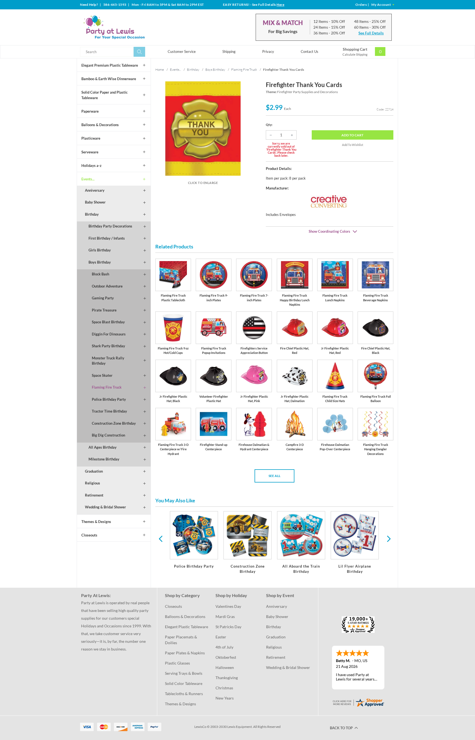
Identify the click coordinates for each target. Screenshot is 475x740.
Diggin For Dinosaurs (109, 334)
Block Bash (100, 274)
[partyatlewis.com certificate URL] (358, 702)
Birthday (92, 214)
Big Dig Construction (108, 435)
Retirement (94, 495)
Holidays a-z (91, 165)
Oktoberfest (226, 657)
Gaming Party (103, 298)
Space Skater (102, 375)
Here (280, 4)
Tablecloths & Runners (184, 693)
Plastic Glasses (177, 663)
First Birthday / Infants (107, 238)
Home (159, 69)
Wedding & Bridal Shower (105, 507)
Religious (92, 483)
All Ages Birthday (103, 447)
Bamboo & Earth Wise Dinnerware (108, 79)
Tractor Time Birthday (109, 411)
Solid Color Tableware (183, 683)
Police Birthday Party (109, 399)
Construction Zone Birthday (114, 423)
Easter (221, 637)
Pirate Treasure (104, 310)
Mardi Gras (225, 616)
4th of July (224, 647)
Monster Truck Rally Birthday (108, 361)
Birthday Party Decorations (110, 226)
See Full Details (371, 33)
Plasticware (90, 138)
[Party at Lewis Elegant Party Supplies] (127, 27)
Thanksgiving (227, 677)
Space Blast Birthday (108, 322)
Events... (88, 179)
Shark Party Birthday (108, 346)
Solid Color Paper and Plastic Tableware (104, 95)
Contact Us (309, 51)
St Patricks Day (228, 626)
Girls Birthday (100, 250)
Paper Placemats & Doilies (181, 640)
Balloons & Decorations (100, 125)
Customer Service (182, 51)
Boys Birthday (100, 262)
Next (388, 538)
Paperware (90, 111)
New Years (225, 698)
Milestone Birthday (104, 459)
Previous (160, 538)
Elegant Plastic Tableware (186, 626)
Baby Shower (95, 202)
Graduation (94, 471)
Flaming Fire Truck (106, 387)
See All (274, 476)
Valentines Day (228, 606)
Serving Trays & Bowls (183, 673)
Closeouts (89, 535)
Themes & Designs (96, 521)
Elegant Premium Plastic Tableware (109, 65)
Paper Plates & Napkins (185, 652)
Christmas (224, 687)
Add (352, 135)
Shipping (229, 51)
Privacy (268, 51)
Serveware (89, 152)
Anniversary (94, 190)
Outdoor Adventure (107, 286)
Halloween (225, 667)
